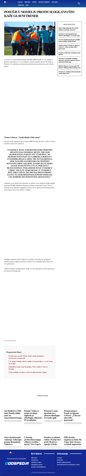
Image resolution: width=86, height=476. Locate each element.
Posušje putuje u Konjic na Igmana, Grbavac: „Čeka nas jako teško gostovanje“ (69, 47)
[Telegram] (25, 385)
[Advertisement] (29, 101)
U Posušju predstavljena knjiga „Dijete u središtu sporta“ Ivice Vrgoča (32, 440)
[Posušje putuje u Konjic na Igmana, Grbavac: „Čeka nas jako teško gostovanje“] (73, 403)
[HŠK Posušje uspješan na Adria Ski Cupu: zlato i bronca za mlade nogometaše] (73, 430)
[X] (11, 385)
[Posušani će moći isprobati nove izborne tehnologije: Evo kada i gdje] (53, 403)
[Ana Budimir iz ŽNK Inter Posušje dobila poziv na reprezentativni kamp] (13, 403)
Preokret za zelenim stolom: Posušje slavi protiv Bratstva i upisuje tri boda (52, 440)
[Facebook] (6, 385)
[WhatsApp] (16, 385)
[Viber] (30, 385)
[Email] (21, 385)
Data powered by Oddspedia (16, 459)
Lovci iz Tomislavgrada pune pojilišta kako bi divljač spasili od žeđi (69, 40)
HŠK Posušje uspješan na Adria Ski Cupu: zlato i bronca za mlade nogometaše (72, 440)
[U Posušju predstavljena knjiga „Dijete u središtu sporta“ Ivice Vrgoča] (33, 430)
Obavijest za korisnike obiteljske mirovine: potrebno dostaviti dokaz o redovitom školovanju (69, 60)
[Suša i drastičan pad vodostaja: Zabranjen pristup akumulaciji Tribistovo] (13, 430)
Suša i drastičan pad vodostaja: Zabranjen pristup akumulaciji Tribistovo (13, 440)
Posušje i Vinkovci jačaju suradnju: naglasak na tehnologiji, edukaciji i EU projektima (33, 415)
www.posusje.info (10, 340)
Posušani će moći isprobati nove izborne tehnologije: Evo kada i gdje (69, 34)
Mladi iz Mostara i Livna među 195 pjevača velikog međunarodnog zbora (70, 67)
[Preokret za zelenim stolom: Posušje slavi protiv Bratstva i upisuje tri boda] (53, 430)
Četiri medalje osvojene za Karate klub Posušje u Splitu (28, 372)
